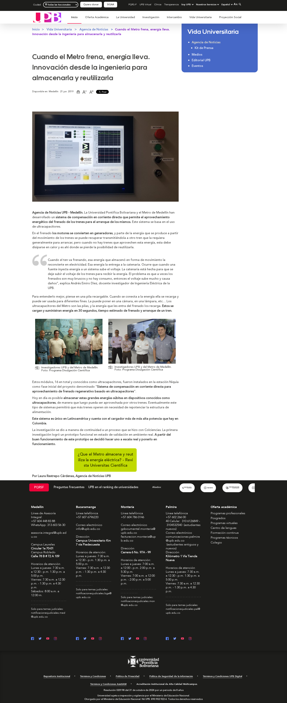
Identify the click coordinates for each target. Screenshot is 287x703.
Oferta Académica (97, 17)
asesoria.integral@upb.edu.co (48, 535)
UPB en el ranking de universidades (113, 487)
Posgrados (218, 518)
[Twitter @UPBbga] (85, 639)
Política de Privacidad (127, 676)
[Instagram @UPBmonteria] (145, 639)
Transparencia (171, 4)
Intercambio (174, 17)
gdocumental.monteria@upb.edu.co (138, 531)
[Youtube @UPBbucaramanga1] (92, 639)
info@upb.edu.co (88, 529)
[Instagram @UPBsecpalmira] (190, 639)
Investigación (150, 17)
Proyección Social (230, 17)
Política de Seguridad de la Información (171, 676)
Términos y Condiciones (93, 676)
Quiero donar (91, 4)
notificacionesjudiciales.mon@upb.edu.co (138, 603)
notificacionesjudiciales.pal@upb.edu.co (183, 611)
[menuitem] (74, 19)
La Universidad (125, 17)
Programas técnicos (224, 538)
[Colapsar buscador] (239, 4)
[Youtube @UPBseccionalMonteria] (137, 639)
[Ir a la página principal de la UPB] (47, 17)
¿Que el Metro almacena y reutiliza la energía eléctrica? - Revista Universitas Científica (105, 459)
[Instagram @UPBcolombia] (55, 639)
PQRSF (39, 487)
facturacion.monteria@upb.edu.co (138, 539)
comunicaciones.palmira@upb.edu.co (183, 539)
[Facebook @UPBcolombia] (32, 639)
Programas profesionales (228, 513)
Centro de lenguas (223, 528)
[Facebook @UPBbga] (77, 639)
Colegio (216, 542)
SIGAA (110, 4)
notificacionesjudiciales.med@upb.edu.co (48, 615)
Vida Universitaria (200, 17)
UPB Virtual (145, 4)
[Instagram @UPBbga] (100, 639)
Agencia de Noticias (93, 29)
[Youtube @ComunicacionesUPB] (47, 639)
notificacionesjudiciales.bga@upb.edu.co (93, 595)
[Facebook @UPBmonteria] (122, 639)
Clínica (157, 4)
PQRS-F (132, 4)
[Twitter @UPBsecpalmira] (174, 639)
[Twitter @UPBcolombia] (40, 639)
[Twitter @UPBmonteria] (129, 639)
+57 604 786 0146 (132, 517)
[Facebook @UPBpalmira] (167, 639)
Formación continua (225, 533)
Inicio (74, 17)
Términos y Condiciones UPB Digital (222, 676)
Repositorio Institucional (57, 676)
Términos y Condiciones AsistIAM (108, 684)
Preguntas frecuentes (69, 487)
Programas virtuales (224, 523)
